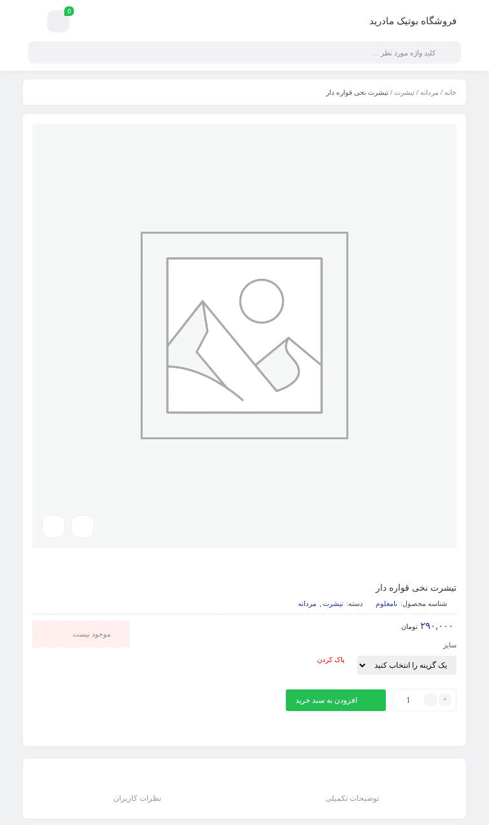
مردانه (429, 92)
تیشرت (404, 92)
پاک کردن (330, 659)
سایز (450, 645)
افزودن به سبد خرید (326, 700)
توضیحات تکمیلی (352, 798)
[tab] (352, 790)
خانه (450, 92)
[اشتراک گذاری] (82, 526)
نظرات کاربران (137, 798)
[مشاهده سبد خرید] (58, 23)
